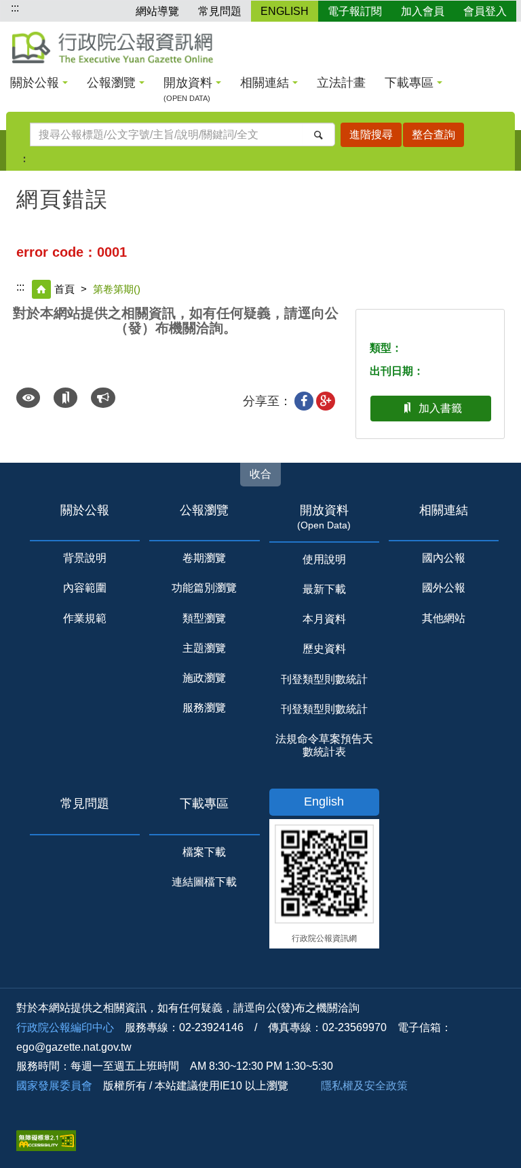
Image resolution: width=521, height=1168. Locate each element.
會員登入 (485, 11)
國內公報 (443, 558)
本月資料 (324, 619)
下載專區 (409, 82)
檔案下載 (204, 852)
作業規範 (85, 618)
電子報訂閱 (355, 11)
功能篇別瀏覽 (204, 587)
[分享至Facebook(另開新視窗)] (303, 401)
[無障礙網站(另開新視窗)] (46, 1140)
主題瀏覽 (204, 648)
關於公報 (34, 82)
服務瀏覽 (204, 707)
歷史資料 (324, 648)
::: (15, 8)
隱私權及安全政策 (364, 1085)
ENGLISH (284, 11)
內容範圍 (85, 587)
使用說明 (324, 559)
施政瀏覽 (204, 678)
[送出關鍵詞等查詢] (318, 134)
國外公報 (443, 587)
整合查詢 (433, 134)
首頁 (64, 289)
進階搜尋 (371, 134)
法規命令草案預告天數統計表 (324, 745)
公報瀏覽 (111, 82)
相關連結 (264, 82)
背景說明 (85, 558)
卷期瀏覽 (204, 558)
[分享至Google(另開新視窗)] (325, 401)
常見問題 (220, 11)
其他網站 (443, 618)
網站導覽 (157, 11)
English (324, 801)
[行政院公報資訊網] (112, 47)
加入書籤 (440, 408)
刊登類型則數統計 (324, 679)
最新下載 (324, 589)
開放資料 (187, 89)
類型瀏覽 (204, 618)
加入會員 (422, 11)
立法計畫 (341, 82)
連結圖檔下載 (204, 882)
